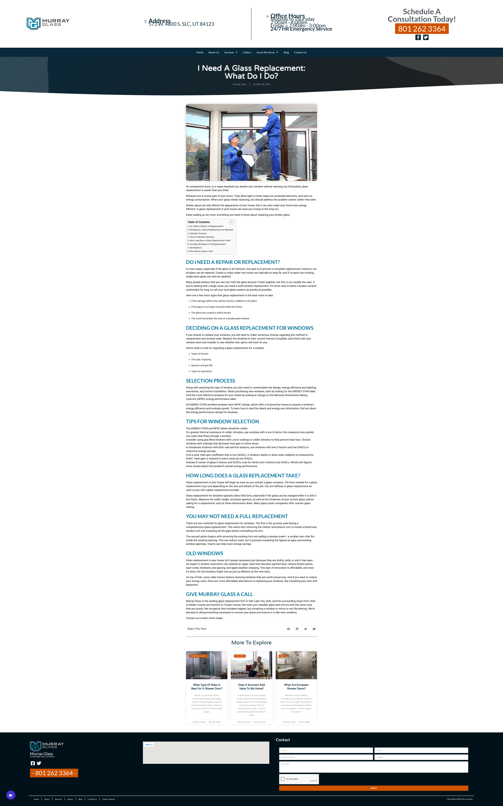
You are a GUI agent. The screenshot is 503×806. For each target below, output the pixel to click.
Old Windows (196, 247)
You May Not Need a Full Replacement (208, 244)
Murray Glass (41, 753)
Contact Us (300, 52)
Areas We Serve (265, 52)
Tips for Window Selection (202, 237)
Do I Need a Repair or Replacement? (207, 226)
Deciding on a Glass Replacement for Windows (211, 230)
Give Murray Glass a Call (201, 251)
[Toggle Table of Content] (230, 222)
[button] (10, 795)
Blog (286, 52)
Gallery (247, 52)
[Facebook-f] (418, 37)
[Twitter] (426, 37)
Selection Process (198, 233)
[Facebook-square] (32, 763)
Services (229, 52)
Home (199, 52)
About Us (213, 52)
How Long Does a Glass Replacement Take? (210, 240)
